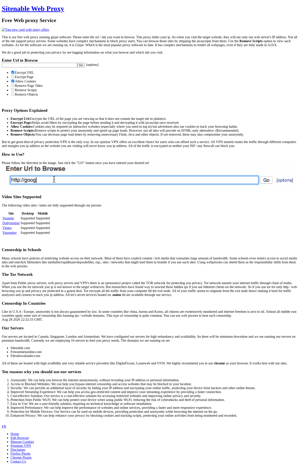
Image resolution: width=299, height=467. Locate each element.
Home (15, 434)
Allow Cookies (25, 81)
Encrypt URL (24, 72)
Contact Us (18, 461)
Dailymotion (11, 223)
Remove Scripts (26, 90)
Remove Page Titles (28, 85)
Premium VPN (21, 446)
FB (4, 426)
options (92, 64)
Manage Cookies (22, 442)
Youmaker (9, 232)
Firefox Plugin (20, 453)
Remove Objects (26, 94)
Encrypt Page (24, 77)
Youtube (8, 218)
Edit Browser (20, 438)
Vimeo (7, 228)
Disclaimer (18, 449)
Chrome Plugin (21, 457)
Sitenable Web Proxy (33, 8)
